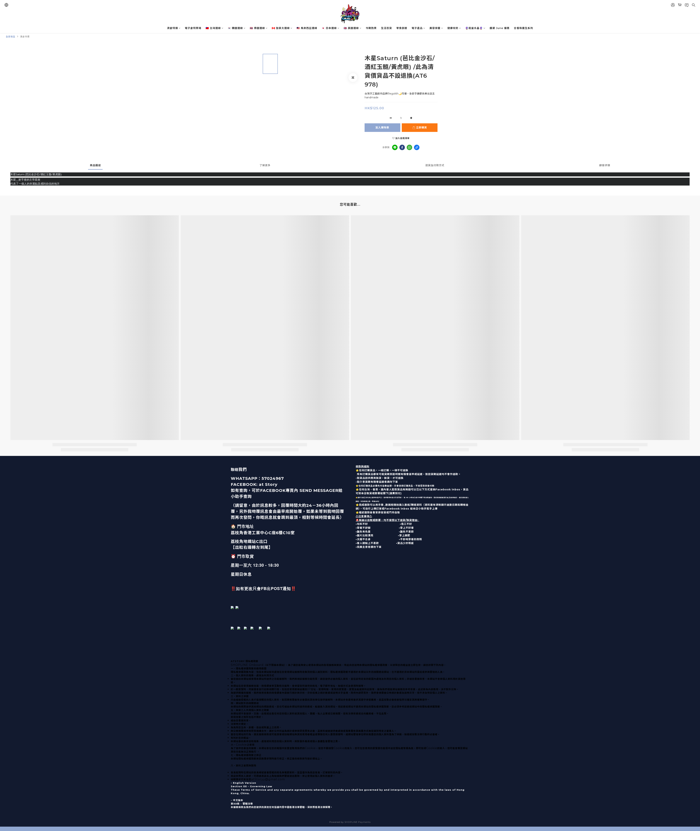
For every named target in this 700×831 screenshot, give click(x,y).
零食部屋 (401, 28)
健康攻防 (452, 28)
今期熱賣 (371, 28)
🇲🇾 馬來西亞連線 (307, 28)
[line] (395, 147)
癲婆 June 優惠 (500, 28)
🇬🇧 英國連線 (351, 28)
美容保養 (434, 28)
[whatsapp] (409, 147)
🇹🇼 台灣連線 (213, 28)
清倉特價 (172, 28)
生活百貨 (386, 28)
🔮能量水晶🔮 (474, 28)
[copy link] (416, 147)
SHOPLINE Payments (358, 822)
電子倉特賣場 (193, 28)
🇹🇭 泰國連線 (257, 28)
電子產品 (417, 28)
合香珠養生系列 (523, 28)
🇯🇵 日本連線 (329, 28)
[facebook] (402, 147)
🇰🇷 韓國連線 (235, 28)
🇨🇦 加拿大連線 (281, 28)
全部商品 (10, 36)
